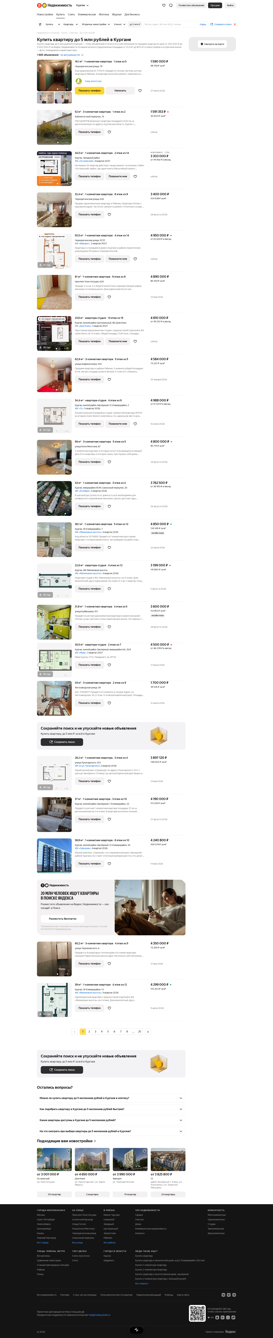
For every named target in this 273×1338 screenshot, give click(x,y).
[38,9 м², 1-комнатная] (56, 857)
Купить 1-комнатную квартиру (151, 1265)
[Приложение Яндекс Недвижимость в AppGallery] (228, 1317)
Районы (41, 1269)
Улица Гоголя (79, 1224)
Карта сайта (183, 1295)
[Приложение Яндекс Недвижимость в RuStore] (233, 1317)
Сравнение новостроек (49, 1260)
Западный (109, 1224)
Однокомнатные (216, 1219)
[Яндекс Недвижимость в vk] (223, 1295)
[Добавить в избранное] (140, 90)
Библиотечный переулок (88, 116)
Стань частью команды (85, 1295)
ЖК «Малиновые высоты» (88, 532)
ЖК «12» (79, 408)
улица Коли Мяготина (86, 446)
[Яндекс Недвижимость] (54, 5)
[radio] (89, 1032)
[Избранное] (164, 5)
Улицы (40, 1274)
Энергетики (110, 1233)
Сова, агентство (93, 81)
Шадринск (109, 1260)
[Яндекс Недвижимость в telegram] (234, 1295)
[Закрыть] (235, 24)
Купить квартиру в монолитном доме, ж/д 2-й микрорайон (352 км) (170, 1260)
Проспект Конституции (84, 1215)
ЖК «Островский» (84, 161)
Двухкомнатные (216, 1233)
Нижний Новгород (46, 1238)
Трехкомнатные (216, 1228)
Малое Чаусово (112, 1215)
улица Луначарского (85, 762)
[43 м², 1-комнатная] (56, 500)
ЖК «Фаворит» (82, 243)
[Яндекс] (230, 1331)
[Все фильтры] (40, 24)
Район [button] (203, 24)
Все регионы (43, 1256)
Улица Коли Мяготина (83, 1228)
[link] (230, 5)
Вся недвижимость (47, 1295)
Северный (109, 1219)
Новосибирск (44, 1224)
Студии (211, 1224)
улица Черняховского (86, 948)
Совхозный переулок (83, 1238)
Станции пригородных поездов (53, 1265)
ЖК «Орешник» (83, 848)
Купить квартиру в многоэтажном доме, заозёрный (161, 1274)
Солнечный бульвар (82, 1219)
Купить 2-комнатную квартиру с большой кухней (160, 1278)
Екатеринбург (44, 1228)
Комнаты (140, 1233)
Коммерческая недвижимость (151, 1228)
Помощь (169, 1295)
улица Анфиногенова (86, 364)
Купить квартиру (144, 1256)
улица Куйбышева (84, 611)
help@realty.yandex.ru (99, 1315)
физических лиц (63, 929)
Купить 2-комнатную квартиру (151, 1269)
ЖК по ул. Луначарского (87, 766)
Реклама (64, 1295)
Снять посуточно (81, 1256)
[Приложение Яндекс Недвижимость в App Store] (217, 1317)
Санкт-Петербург (46, 1219)
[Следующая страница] (148, 1031)
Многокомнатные (217, 1215)
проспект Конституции (87, 281)
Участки (139, 1219)
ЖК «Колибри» (82, 491)
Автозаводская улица (86, 687)
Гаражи (139, 1215)
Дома (138, 1224)
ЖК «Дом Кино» (83, 326)
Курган (78, 158)
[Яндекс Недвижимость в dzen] (229, 1295)
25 (139, 1031)
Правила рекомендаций (148, 1295)
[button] (171, 5)
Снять (75, 1260)
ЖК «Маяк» (80, 652)
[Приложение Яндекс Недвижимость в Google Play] (222, 1317)
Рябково (108, 1238)
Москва (41, 1215)
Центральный (111, 1228)
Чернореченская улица (87, 66)
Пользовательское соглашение (116, 1295)
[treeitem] (46, 14)
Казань (40, 1233)
